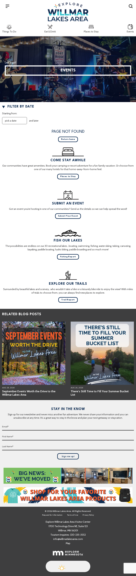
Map (68, 543)
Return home (68, 139)
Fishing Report (68, 257)
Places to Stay (91, 31)
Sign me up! (68, 456)
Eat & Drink (50, 31)
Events (130, 31)
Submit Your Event (68, 216)
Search (131, 6)
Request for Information (52, 515)
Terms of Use (72, 515)
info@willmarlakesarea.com (68, 539)
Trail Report (68, 300)
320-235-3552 (78, 534)
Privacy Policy (88, 515)
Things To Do (9, 31)
